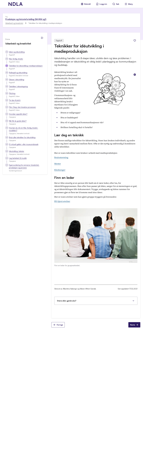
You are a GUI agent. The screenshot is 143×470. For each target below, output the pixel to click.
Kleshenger (59, 169)
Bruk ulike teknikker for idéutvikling (22, 137)
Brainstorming (61, 157)
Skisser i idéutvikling (16, 79)
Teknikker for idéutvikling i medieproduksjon (26, 66)
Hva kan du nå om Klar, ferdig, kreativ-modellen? (23, 129)
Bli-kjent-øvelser (62, 201)
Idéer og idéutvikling (17, 52)
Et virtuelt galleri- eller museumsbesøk (23, 144)
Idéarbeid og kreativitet (14, 23)
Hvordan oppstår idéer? (18, 114)
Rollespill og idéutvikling (18, 72)
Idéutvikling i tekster (16, 151)
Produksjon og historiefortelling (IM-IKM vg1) (25, 19)
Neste (132, 325)
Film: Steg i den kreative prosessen (22, 107)
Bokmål (87, 4)
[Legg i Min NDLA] (134, 40)
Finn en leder (64, 177)
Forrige (60, 325)
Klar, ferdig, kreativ (16, 59)
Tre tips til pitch (15, 100)
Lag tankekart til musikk (18, 158)
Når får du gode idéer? (17, 121)
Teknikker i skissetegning (18, 86)
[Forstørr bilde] (134, 74)
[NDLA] (15, 4)
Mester (57, 163)
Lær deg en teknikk (69, 135)
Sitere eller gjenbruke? (66, 301)
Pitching (12, 93)
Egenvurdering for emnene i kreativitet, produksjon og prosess (24, 166)
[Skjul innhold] (42, 38)
